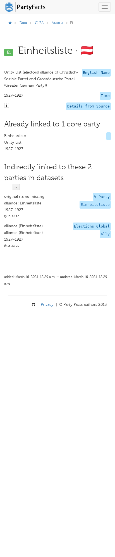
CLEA (39, 23)
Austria (57, 23)
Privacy (47, 304)
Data (23, 23)
